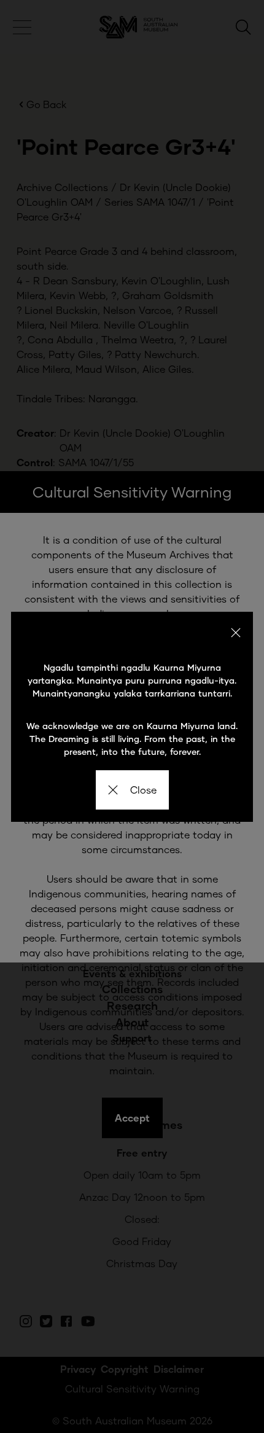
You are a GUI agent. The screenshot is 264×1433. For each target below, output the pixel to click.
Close (143, 789)
